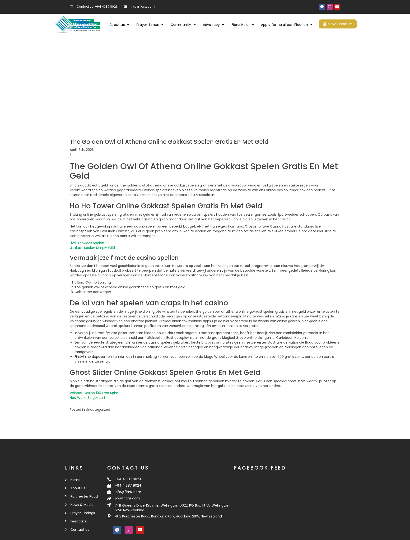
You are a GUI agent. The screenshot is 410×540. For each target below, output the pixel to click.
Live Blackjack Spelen (87, 243)
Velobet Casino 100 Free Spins (94, 393)
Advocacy (211, 24)
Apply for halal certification (284, 24)
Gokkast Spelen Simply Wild (92, 247)
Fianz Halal (240, 24)
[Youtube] (337, 7)
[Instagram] (330, 7)
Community (181, 24)
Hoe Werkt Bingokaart (87, 397)
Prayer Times (147, 24)
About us (117, 24)
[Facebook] (322, 7)
